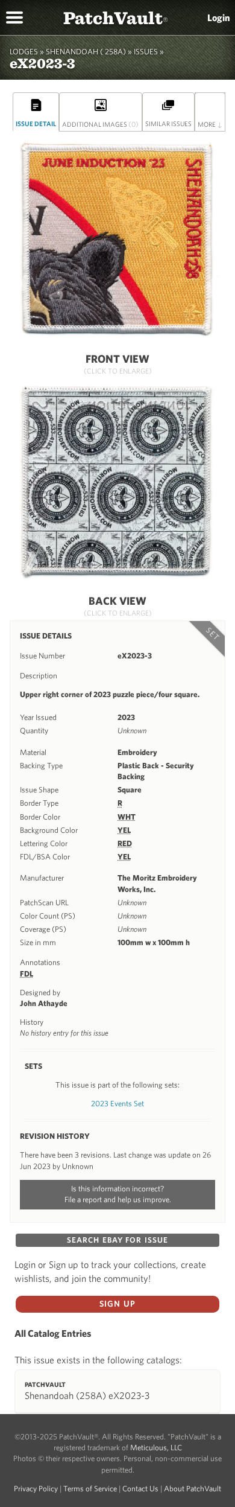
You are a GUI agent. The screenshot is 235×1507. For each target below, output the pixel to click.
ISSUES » (149, 51)
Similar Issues (168, 123)
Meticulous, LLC (156, 1447)
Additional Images (100, 123)
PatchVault (115, 17)
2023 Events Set (117, 1103)
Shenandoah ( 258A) (86, 51)
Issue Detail (36, 123)
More (210, 123)
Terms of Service (90, 1488)
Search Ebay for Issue (118, 1239)
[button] (14, 16)
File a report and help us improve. (117, 1199)
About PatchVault (192, 1488)
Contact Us (140, 1488)
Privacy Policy (36, 1488)
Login (218, 17)
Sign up (117, 1303)
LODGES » (27, 51)
